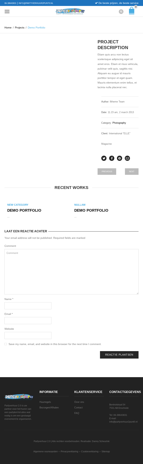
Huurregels (45, 402)
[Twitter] (104, 158)
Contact (78, 407)
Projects (19, 27)
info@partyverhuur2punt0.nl (36, 3)
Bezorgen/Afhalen (49, 407)
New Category (17, 204)
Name (8, 299)
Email (8, 313)
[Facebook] (111, 158)
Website (9, 328)
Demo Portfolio (24, 210)
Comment (10, 245)
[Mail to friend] (127, 158)
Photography (119, 122)
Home (8, 27)
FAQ (76, 413)
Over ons (79, 402)
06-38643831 (10, 3)
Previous (107, 171)
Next (131, 171)
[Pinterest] (119, 158)
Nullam (79, 204)
